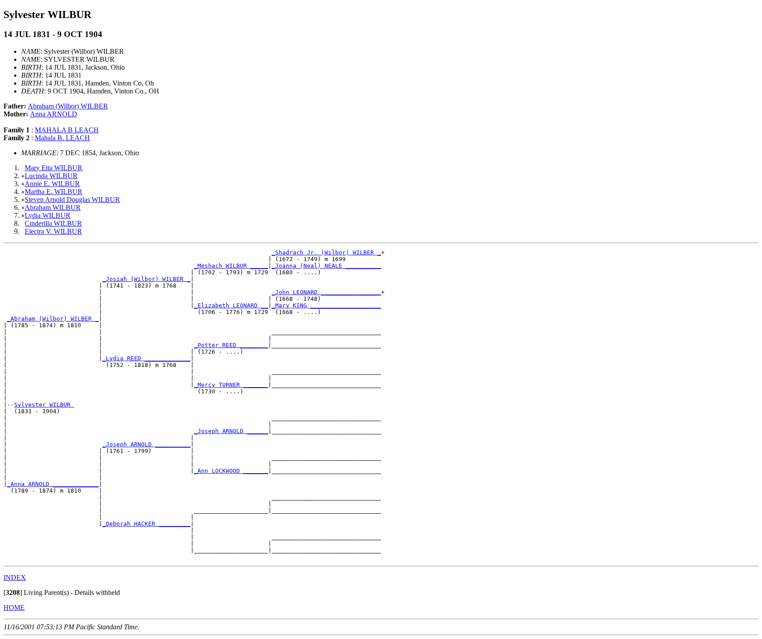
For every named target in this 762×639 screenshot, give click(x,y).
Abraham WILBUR (53, 207)
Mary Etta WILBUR (53, 168)
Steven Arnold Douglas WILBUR (72, 199)
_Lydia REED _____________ (146, 358)
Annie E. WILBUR (52, 183)
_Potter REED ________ (231, 345)
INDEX (15, 577)
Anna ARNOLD (53, 114)
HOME (14, 607)
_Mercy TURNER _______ (231, 384)
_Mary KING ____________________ (326, 305)
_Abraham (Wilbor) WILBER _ (53, 318)
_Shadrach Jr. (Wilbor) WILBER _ (326, 252)
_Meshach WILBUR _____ (231, 265)
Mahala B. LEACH (62, 138)
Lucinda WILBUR (51, 175)
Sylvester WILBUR (44, 404)
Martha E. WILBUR (53, 191)
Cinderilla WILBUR (53, 223)
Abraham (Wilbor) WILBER (68, 106)
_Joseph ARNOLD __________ (146, 444)
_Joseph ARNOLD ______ (231, 431)
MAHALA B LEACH (67, 130)
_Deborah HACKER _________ (146, 523)
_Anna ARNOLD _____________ (53, 484)
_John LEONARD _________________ (326, 292)
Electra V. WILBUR (53, 231)
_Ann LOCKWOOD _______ (231, 470)
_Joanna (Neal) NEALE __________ (326, 265)
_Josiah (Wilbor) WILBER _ (146, 279)
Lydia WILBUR (48, 215)
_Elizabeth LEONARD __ (231, 305)
